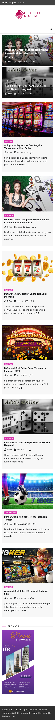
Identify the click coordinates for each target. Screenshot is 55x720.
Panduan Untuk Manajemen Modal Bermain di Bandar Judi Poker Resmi (27, 53)
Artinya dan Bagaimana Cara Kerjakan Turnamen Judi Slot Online (23, 147)
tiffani (9, 61)
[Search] (51, 29)
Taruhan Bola (10, 513)
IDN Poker (10, 45)
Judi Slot (8, 141)
